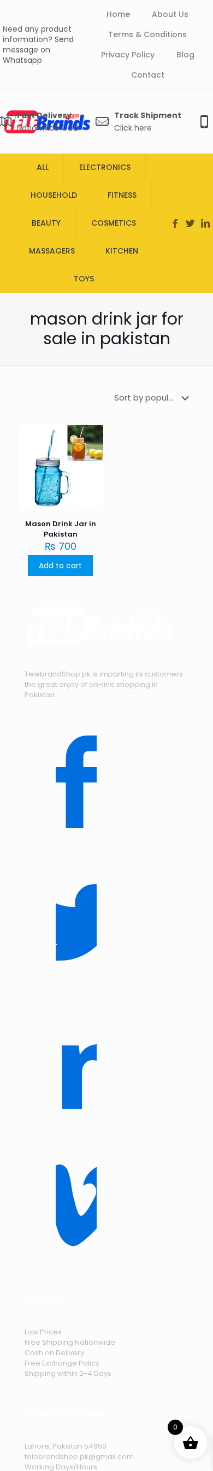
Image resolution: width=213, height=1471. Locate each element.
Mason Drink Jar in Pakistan (60, 529)
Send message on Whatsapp (38, 50)
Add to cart (60, 565)
